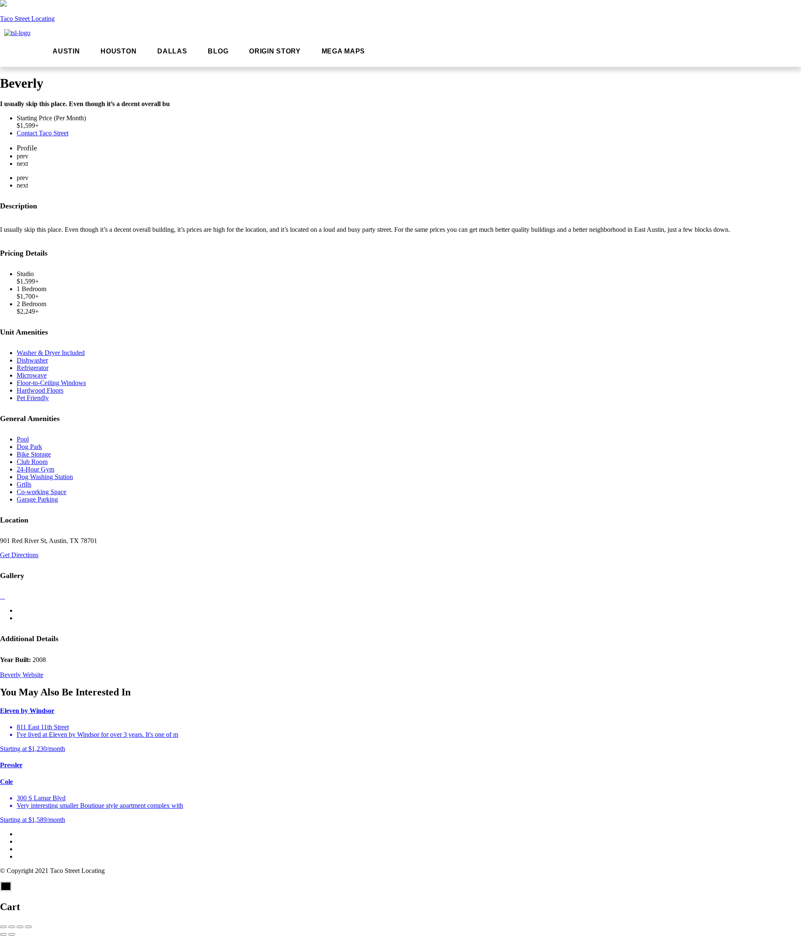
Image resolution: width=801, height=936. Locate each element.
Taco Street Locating (27, 18)
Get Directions (19, 554)
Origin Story (274, 51)
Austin (66, 51)
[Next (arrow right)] (11, 934)
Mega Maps (343, 51)
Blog (218, 51)
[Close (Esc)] (3, 927)
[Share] (11, 927)
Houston (118, 51)
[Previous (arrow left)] (3, 934)
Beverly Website (21, 674)
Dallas (172, 51)
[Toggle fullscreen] (20, 927)
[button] (345, 51)
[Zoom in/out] (28, 927)
